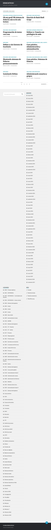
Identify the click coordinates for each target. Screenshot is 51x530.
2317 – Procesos (8, 332)
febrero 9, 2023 (6, 65)
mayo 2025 (30, 119)
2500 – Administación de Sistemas (12, 378)
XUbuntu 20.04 (8, 512)
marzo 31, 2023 (6, 48)
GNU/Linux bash (36, 15)
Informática (7, 438)
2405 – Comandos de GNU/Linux (12, 344)
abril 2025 (30, 122)
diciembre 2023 (31, 160)
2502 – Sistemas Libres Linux (11, 384)
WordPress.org (31, 298)
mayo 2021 (30, 231)
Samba (6, 458)
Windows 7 (7, 509)
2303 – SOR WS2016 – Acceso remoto (13, 300)
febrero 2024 (30, 154)
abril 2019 (30, 270)
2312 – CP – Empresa (9, 326)
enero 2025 (30, 131)
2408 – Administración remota (11, 356)
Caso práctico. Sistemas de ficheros (37, 60)
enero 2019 (30, 276)
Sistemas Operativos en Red (15, 15)
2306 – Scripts (8, 309)
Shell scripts (43, 42)
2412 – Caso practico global (10, 369)
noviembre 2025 (31, 110)
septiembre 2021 (31, 228)
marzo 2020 (30, 258)
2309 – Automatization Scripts (11, 318)
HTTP (6, 435)
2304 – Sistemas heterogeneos (11, 303)
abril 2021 (30, 234)
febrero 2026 (30, 101)
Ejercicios (7, 417)
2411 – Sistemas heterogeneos (11, 366)
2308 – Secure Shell (9, 315)
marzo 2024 (30, 151)
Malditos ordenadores (9, 441)
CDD (6, 396)
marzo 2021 (30, 237)
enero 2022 (30, 217)
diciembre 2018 (31, 279)
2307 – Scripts (8, 312)
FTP (5, 420)
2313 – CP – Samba (9, 329)
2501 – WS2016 (8, 381)
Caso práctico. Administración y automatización (33, 47)
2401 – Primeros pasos (9, 338)
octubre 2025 (31, 113)
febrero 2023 (30, 184)
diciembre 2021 (31, 220)
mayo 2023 (30, 175)
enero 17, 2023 (30, 78)
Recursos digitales (8, 449)
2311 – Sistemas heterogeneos (11, 323)
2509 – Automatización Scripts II (11, 387)
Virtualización (8, 500)
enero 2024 (30, 157)
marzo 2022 (30, 211)
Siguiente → (44, 84)
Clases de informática (9, 402)
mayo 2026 (30, 95)
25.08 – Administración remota (11, 375)
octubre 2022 (31, 196)
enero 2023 (30, 187)
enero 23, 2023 (6, 76)
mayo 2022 (30, 205)
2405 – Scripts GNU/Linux (10, 347)
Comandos (7, 405)
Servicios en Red (8, 464)
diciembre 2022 (31, 190)
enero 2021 (30, 243)
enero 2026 (30, 104)
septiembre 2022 (31, 199)
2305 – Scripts (8, 306)
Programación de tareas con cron (12, 33)
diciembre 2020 (31, 246)
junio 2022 (30, 202)
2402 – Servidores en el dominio (11, 341)
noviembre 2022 (31, 193)
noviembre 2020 (31, 249)
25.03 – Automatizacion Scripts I (11, 372)
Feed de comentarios (32, 295)
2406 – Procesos (8, 350)
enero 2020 (30, 264)
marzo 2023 (30, 181)
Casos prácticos (8, 393)
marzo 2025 (30, 125)
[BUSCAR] (22, 94)
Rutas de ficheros (8, 455)
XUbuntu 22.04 (8, 515)
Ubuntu (6, 488)
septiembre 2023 (31, 169)
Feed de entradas (31, 292)
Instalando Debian (10, 74)
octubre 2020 (31, 252)
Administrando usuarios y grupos (37, 75)
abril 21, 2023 (29, 36)
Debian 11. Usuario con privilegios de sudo (35, 33)
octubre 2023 (31, 166)
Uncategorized (8, 494)
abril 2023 (30, 178)
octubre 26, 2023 (30, 21)
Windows (7, 503)
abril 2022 (30, 208)
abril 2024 (30, 148)
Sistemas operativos (37, 30)
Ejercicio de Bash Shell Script (35, 19)
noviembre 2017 (31, 282)
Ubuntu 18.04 (8, 491)
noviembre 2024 (31, 137)
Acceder (29, 289)
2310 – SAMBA (8, 321)
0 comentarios (13, 23)
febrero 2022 (30, 214)
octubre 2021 (31, 225)
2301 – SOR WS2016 (9, 292)
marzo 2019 (30, 273)
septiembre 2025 (31, 116)
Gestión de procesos (9, 423)
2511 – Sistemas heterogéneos (11, 390)
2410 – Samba (8, 363)
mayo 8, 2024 (6, 23)
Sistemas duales (8, 473)
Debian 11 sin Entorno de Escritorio (12, 46)
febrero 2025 (30, 128)
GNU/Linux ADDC (9, 429)
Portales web (7, 446)
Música (6, 444)
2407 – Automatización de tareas (12, 353)
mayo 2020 (30, 255)
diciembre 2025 (31, 107)
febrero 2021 (30, 240)
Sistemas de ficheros (9, 470)
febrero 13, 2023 (30, 51)
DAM (6, 411)
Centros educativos (9, 399)
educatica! (8, 3)
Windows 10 (7, 506)
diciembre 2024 (31, 134)
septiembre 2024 (31, 142)
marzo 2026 (30, 98)
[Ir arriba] (46, 522)
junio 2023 (30, 172)
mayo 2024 (30, 145)
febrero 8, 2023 (30, 63)
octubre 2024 (31, 139)
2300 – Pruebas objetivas (10, 289)
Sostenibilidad (8, 485)
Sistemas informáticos (9, 476)
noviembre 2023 (31, 163)
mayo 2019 (30, 267)
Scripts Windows (8, 461)
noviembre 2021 (31, 223)
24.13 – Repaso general (9, 335)
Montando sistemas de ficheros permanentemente (12, 61)
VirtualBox (7, 497)
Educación (7, 414)
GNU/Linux (5, 15)
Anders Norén (10, 527)
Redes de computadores (10, 452)
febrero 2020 (30, 261)
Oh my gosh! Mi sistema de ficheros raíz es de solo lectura (13, 20)
